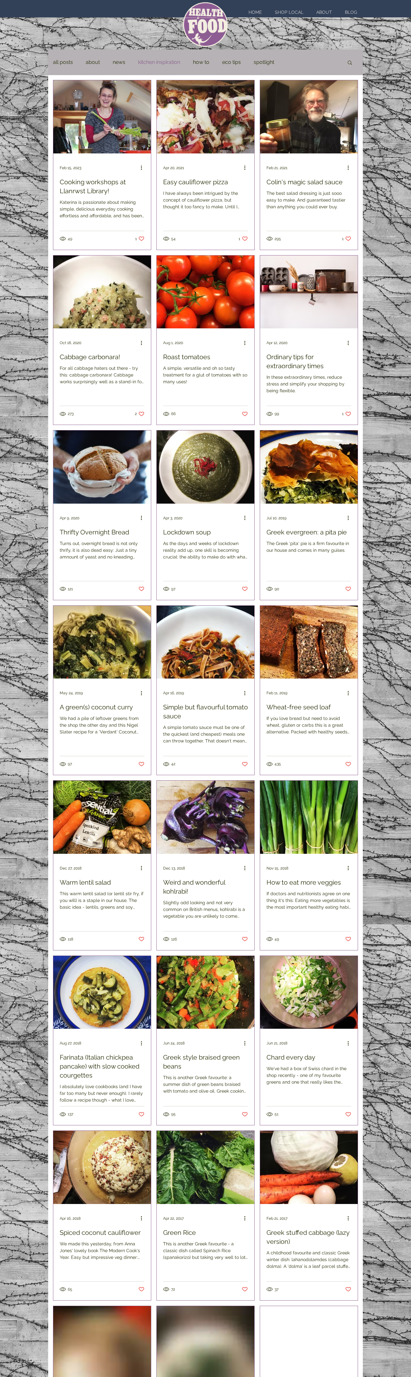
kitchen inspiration (159, 62)
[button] (350, 63)
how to (201, 62)
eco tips (231, 62)
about (93, 62)
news (119, 62)
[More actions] (143, 168)
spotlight (264, 62)
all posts (63, 62)
